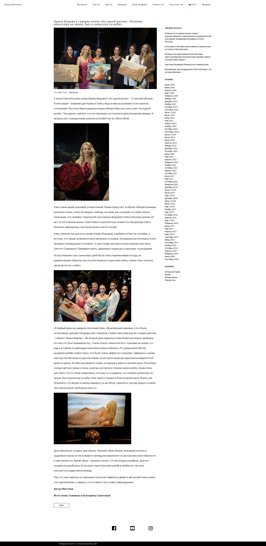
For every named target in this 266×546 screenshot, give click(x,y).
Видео (122, 4)
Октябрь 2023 (171, 151)
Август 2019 (170, 190)
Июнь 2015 (170, 226)
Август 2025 (170, 112)
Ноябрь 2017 (170, 209)
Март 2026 (169, 93)
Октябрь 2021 (171, 173)
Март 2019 (169, 195)
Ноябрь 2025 (170, 104)
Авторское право (172, 272)
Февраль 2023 (171, 162)
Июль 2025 (170, 115)
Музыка (82, 4)
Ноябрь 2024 (170, 126)
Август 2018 (170, 201)
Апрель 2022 (171, 170)
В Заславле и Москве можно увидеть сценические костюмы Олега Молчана (188, 47)
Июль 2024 (170, 137)
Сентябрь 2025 (171, 110)
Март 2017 (169, 212)
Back (61, 505)
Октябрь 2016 (171, 215)
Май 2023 (169, 157)
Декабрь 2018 (171, 198)
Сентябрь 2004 (171, 259)
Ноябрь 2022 (170, 165)
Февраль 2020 (171, 184)
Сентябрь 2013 (171, 237)
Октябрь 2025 (171, 107)
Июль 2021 (170, 176)
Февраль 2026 (171, 96)
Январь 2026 (170, 98)
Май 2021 (169, 179)
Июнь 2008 (170, 256)
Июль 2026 (170, 85)
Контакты (176, 4)
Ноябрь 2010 (170, 245)
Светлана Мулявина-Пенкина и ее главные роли (187, 64)
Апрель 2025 (171, 123)
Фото (109, 4)
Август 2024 (170, 134)
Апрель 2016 (171, 218)
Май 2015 (169, 229)
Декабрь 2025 (171, 101)
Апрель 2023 (171, 159)
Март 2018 (169, 206)
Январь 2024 (170, 146)
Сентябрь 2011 (171, 242)
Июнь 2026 (170, 87)
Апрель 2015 (171, 231)
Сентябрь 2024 (171, 132)
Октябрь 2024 (171, 129)
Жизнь (168, 274)
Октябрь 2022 (171, 168)
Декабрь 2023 (171, 148)
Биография (139, 4)
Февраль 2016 (171, 223)
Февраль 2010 (171, 254)
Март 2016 (169, 220)
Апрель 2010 (171, 251)
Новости (158, 4)
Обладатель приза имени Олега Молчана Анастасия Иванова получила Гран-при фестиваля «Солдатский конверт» (187, 57)
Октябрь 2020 (171, 182)
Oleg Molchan (13, 4)
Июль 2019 (170, 193)
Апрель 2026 (171, 90)
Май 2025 (169, 121)
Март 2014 (169, 234)
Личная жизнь (171, 277)
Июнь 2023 (170, 154)
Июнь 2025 (170, 118)
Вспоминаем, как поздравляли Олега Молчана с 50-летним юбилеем (188, 70)
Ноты (96, 4)
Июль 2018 (170, 204)
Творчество (73, 92)
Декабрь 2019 (171, 187)
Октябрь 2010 (171, 248)
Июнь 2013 (170, 240)
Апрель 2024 (171, 143)
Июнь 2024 (170, 140)
